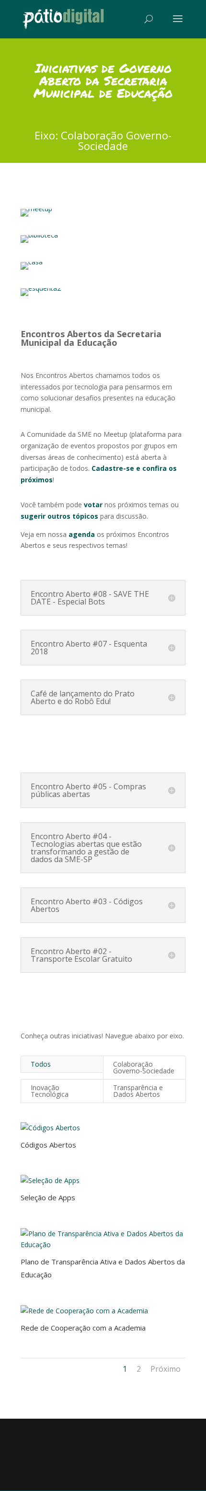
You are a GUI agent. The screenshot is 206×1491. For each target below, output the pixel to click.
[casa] (32, 261)
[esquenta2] (41, 288)
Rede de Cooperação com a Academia (83, 1327)
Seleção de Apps (48, 1197)
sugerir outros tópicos (59, 516)
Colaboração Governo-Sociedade (143, 1067)
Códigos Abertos (48, 1145)
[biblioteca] (39, 234)
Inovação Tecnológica (50, 1091)
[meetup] (36, 208)
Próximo (165, 1369)
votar (93, 504)
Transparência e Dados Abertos (138, 1091)
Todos (41, 1064)
